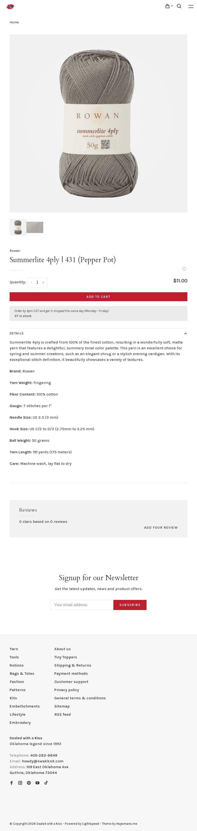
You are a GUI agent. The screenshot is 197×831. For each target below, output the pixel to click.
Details (17, 333)
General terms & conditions (80, 698)
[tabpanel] (98, 123)
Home (14, 22)
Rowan (15, 251)
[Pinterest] (29, 783)
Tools (14, 657)
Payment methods (71, 673)
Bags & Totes (22, 673)
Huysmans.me (126, 823)
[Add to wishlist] (184, 269)
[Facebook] (11, 783)
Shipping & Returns (72, 665)
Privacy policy (66, 690)
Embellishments (25, 706)
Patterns (18, 690)
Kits (13, 698)
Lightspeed (90, 823)
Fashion (17, 681)
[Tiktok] (46, 783)
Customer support (71, 681)
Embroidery (20, 722)
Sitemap (62, 706)
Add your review (161, 528)
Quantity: (18, 282)
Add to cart (98, 297)
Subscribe (130, 605)
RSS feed (62, 714)
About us (62, 649)
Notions (17, 665)
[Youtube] (37, 783)
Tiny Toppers (65, 657)
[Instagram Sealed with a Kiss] (20, 783)
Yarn (14, 649)
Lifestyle (17, 714)
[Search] (180, 7)
